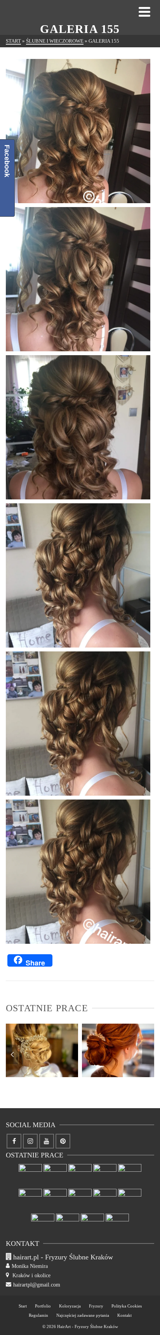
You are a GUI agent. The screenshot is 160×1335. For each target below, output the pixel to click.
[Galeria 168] (30, 1200)
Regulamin (38, 1315)
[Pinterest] (63, 1141)
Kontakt (124, 1315)
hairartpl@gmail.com (36, 1285)
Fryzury (96, 1306)
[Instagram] (30, 1141)
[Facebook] (14, 1141)
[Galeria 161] (67, 1225)
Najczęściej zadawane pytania (82, 1315)
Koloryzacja (70, 1306)
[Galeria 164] (105, 1200)
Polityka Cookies (126, 1306)
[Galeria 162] (42, 1225)
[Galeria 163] (129, 1200)
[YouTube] (46, 1141)
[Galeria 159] (117, 1225)
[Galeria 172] (78, 1061)
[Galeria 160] (92, 1225)
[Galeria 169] (129, 1175)
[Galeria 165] (80, 1200)
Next (148, 1054)
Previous (12, 1054)
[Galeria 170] (105, 1175)
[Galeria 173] (30, 1175)
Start (23, 1306)
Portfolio (43, 1306)
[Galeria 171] (80, 1175)
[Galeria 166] (55, 1200)
